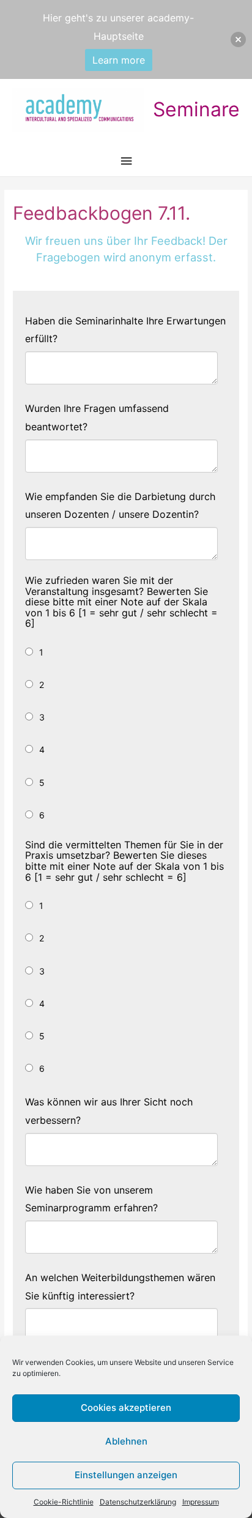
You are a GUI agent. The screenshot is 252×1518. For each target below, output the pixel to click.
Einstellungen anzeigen (126, 1475)
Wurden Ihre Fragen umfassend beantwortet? (97, 417)
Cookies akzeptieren (126, 1407)
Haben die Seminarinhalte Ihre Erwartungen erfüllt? (125, 330)
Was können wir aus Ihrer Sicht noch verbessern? (109, 1111)
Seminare (196, 109)
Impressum (200, 1501)
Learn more (118, 60)
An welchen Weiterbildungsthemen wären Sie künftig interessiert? (120, 1286)
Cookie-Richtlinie (64, 1501)
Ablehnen (126, 1441)
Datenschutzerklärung (138, 1501)
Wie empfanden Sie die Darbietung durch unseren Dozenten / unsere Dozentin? (120, 505)
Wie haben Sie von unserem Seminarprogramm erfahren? (91, 1199)
